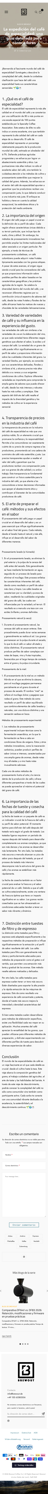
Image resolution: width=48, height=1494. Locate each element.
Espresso (36, 1236)
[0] (40, 12)
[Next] (46, 1291)
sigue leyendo (6, 1336)
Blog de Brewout (24, 24)
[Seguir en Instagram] (24, 1256)
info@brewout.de (15, 1393)
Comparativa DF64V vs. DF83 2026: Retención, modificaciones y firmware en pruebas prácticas (23, 1313)
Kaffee (24, 1241)
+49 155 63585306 (16, 1397)
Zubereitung (23, 1246)
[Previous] (2, 1291)
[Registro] (40, 1414)
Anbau (10, 1236)
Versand (26, 1439)
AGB (35, 1432)
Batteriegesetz (37, 1439)
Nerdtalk (36, 1241)
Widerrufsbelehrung (13, 1439)
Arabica (22, 1236)
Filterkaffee (11, 1241)
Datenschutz (26, 1432)
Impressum (15, 1432)
